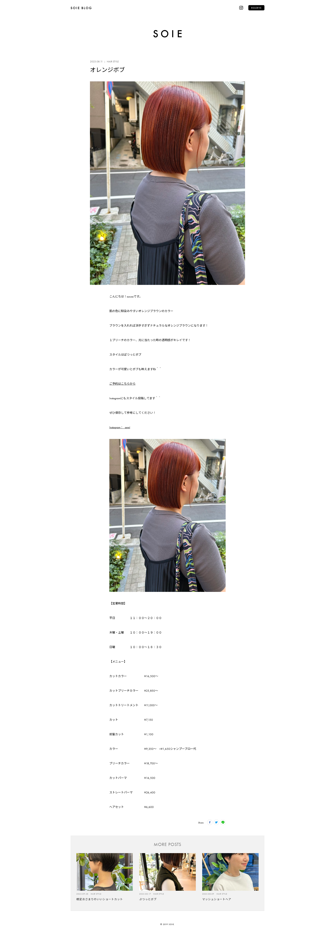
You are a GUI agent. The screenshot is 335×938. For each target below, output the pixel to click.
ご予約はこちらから (122, 384)
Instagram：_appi (119, 427)
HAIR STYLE (113, 61)
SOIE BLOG (81, 8)
